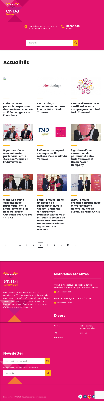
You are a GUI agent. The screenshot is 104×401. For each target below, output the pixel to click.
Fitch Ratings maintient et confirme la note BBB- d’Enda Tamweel (51, 108)
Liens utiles (85, 333)
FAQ (56, 333)
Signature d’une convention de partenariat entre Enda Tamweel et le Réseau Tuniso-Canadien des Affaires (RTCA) (17, 208)
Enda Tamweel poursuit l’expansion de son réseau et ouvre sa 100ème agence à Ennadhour (18, 109)
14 (68, 245)
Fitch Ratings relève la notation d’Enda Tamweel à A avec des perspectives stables (76, 286)
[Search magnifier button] (75, 43)
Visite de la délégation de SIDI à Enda (72, 298)
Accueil (57, 326)
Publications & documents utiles (87, 327)
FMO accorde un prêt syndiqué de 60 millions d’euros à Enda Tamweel (52, 154)
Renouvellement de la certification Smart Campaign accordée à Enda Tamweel (85, 108)
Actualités (58, 338)
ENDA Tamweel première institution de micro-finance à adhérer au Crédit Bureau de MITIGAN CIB (86, 205)
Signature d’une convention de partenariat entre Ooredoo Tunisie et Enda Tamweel (15, 156)
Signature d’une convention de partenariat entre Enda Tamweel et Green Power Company (82, 157)
